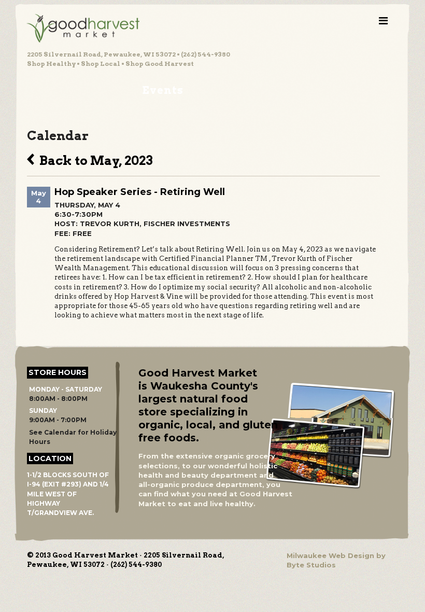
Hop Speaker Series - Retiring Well (139, 192)
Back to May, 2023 (93, 159)
